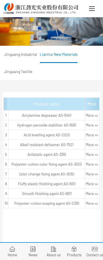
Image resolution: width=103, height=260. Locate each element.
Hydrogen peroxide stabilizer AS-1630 (46, 125)
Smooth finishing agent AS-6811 (47, 193)
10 (6, 203)
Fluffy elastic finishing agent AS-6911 (47, 183)
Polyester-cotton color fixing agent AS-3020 (46, 164)
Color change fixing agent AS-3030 (46, 174)
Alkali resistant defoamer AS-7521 (47, 144)
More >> (92, 115)
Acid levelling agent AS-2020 (47, 135)
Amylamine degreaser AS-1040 (46, 115)
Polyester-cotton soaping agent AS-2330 (46, 203)
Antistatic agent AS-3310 (46, 154)
